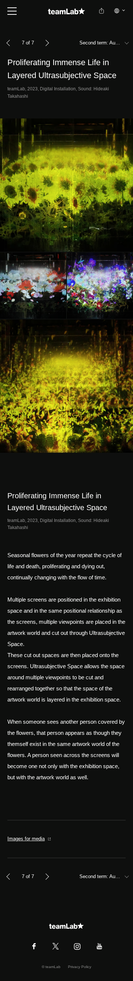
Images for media (26, 838)
